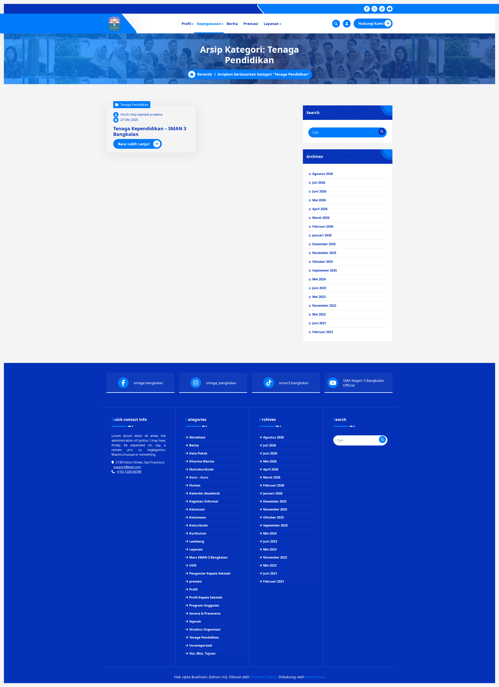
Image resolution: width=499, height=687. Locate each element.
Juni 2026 (319, 191)
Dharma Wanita (201, 461)
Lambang (196, 541)
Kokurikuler (198, 525)
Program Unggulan (204, 605)
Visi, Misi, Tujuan (202, 653)
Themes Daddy (264, 676)
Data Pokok (198, 453)
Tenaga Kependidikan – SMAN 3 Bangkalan (149, 131)
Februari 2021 (322, 332)
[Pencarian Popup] (336, 24)
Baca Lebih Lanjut (134, 144)
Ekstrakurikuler (201, 469)
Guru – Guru (198, 477)
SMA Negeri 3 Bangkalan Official (363, 383)
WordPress (314, 676)
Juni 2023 (319, 288)
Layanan (271, 23)
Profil (186, 23)
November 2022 (324, 305)
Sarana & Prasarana (204, 613)
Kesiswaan (197, 517)
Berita (232, 23)
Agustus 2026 (322, 174)
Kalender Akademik (204, 493)
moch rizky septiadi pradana (141, 114)
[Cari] (381, 131)
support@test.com (127, 467)
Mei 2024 (319, 279)
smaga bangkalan (148, 382)
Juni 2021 (319, 323)
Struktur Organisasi (204, 629)
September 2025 (324, 270)
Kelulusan (197, 509)
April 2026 (319, 209)
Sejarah (195, 621)
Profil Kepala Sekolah (205, 597)
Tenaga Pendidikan (134, 104)
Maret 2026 (320, 218)
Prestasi (250, 23)
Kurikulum (197, 533)
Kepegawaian (209, 23)
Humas (194, 485)
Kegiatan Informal (203, 501)
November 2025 (324, 253)
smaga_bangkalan (221, 382)
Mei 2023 (319, 297)
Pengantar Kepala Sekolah (210, 573)
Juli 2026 (318, 182)
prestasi (195, 581)
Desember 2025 (324, 244)
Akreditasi (197, 437)
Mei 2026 (319, 200)
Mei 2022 (319, 314)
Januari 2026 (322, 235)
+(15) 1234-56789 (129, 472)
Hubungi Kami (371, 23)
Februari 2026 (322, 226)
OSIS (192, 565)
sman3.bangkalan (293, 382)
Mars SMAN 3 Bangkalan (208, 557)
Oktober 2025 (322, 261)
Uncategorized (200, 645)
